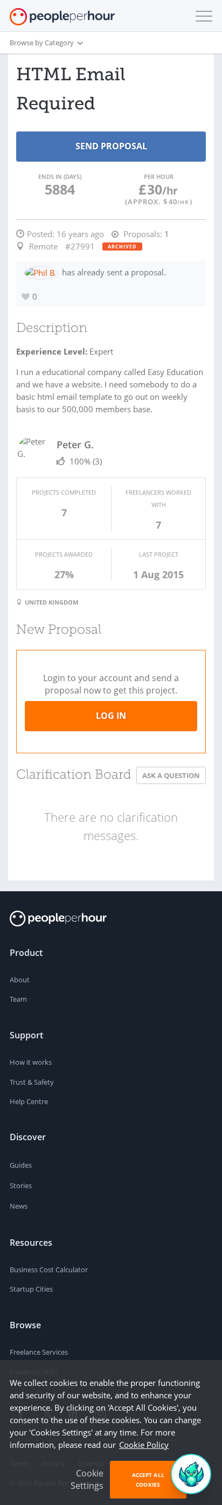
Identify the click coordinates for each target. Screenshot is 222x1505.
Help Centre (29, 1101)
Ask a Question (171, 775)
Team (18, 999)
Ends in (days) (59, 176)
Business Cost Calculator (49, 1269)
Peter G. (75, 444)
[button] (201, 16)
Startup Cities (31, 1289)
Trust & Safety (32, 1082)
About (20, 979)
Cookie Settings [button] (87, 1479)
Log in (111, 716)
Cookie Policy (144, 1444)
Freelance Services (39, 1352)
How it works (31, 1062)
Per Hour (159, 176)
